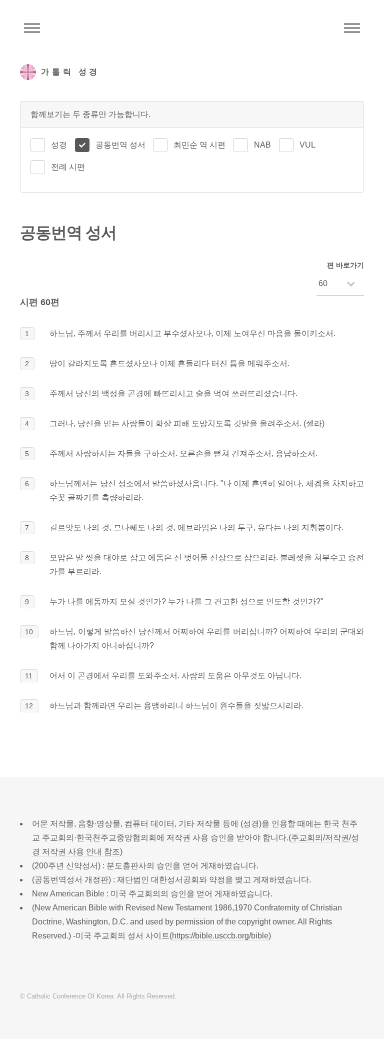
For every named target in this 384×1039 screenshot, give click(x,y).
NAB (262, 145)
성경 (59, 145)
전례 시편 (68, 167)
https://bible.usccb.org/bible (220, 935)
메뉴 (352, 28)
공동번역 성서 (121, 145)
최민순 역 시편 (200, 145)
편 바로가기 (345, 265)
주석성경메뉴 (32, 28)
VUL (308, 145)
